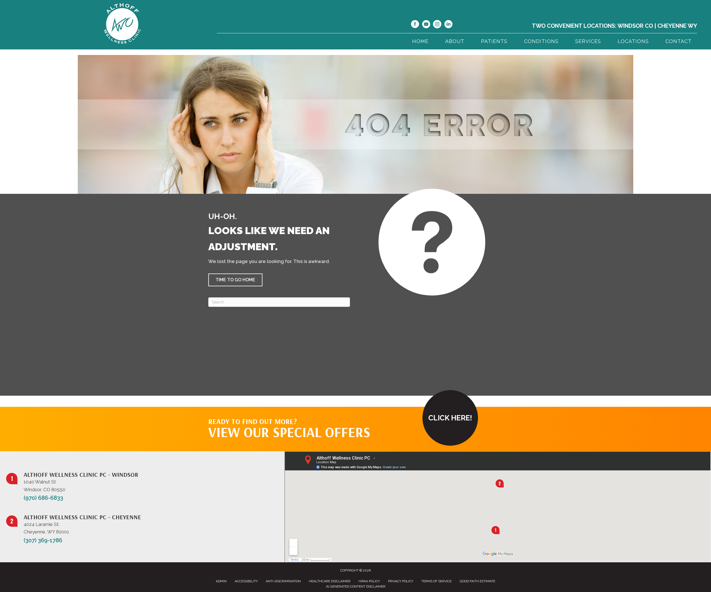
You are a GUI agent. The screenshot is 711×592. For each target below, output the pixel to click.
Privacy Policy (400, 581)
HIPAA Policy (369, 581)
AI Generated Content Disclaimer (355, 586)
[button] (235, 280)
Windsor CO (635, 25)
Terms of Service (436, 581)
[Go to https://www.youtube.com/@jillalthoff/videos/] (426, 25)
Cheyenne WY (677, 25)
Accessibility (246, 581)
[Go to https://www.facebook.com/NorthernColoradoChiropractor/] (415, 25)
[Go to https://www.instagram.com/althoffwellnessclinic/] (437, 25)
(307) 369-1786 (43, 540)
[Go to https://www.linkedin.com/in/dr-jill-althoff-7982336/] (448, 25)
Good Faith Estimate (477, 581)
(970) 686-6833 (43, 498)
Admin (221, 581)
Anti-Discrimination (283, 581)
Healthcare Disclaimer (330, 581)
